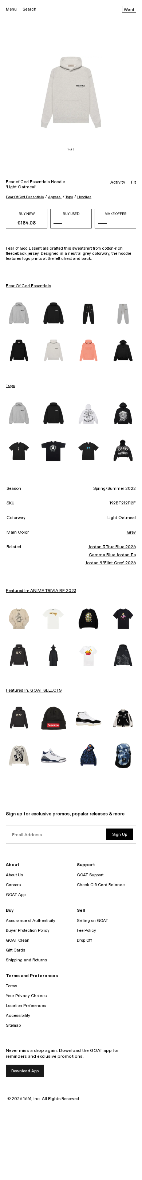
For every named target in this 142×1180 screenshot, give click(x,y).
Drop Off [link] (84, 940)
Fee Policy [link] (86, 931)
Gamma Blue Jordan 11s (112, 555)
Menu (11, 9)
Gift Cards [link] (15, 950)
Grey (131, 532)
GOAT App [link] (15, 895)
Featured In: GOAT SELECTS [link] (34, 690)
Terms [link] (11, 986)
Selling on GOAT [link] (92, 921)
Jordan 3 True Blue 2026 (112, 547)
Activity (117, 182)
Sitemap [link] (13, 1025)
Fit (133, 182)
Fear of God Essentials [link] (28, 286)
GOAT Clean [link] (17, 940)
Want (129, 10)
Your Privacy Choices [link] (26, 996)
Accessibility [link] (18, 1016)
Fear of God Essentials (25, 197)
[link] (19, 314)
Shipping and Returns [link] (26, 960)
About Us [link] (14, 875)
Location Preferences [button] (26, 1006)
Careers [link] (13, 885)
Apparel (55, 197)
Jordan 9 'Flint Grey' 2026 (110, 563)
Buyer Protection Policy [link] (28, 931)
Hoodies (84, 197)
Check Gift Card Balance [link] (101, 885)
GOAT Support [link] (90, 875)
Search (29, 9)
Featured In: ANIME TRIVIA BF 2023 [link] (41, 591)
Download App (25, 1071)
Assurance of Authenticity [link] (30, 921)
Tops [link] (10, 386)
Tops (69, 197)
